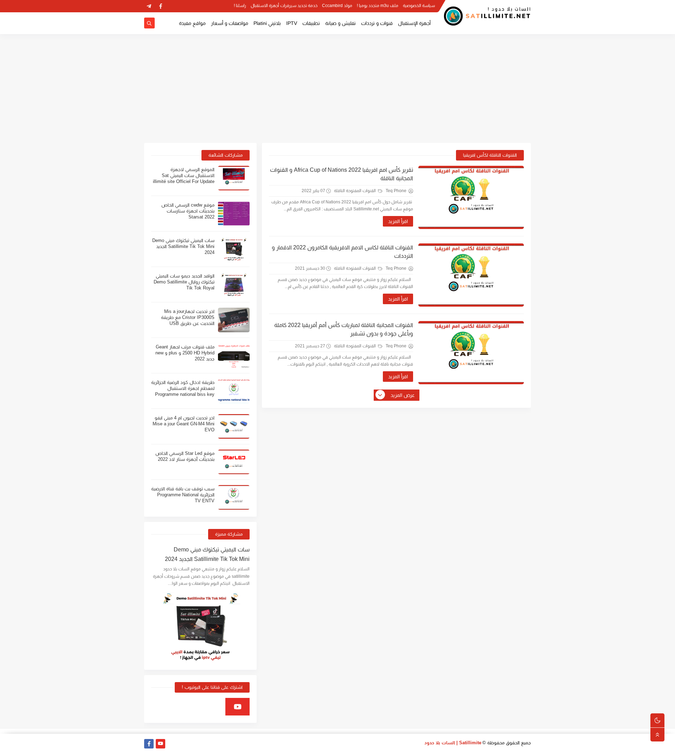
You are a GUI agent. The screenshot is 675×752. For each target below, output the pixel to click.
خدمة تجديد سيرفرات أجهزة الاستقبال (284, 5)
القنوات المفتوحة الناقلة (355, 190)
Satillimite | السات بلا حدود (452, 742)
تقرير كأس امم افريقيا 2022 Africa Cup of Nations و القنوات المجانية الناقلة (341, 174)
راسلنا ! (240, 5)
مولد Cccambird (337, 5)
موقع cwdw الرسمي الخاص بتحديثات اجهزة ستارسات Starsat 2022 (187, 211)
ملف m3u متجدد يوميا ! (377, 5)
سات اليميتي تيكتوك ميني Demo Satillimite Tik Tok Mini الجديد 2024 (183, 246)
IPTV (291, 23)
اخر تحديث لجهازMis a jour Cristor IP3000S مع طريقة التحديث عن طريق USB (187, 317)
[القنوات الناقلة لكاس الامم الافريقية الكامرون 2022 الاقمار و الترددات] (471, 275)
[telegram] (149, 6)
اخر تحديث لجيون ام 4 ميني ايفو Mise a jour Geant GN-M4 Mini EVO (183, 423)
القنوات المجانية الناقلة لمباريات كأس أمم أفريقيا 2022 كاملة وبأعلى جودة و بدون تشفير (343, 329)
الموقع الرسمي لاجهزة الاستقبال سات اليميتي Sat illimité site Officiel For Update (183, 175)
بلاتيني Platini (267, 23)
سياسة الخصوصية (419, 5)
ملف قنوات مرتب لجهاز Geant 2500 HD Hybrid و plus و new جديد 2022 (184, 352)
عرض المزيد (403, 395)
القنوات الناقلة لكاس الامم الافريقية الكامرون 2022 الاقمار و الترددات (342, 251)
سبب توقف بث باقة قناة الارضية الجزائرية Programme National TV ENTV (182, 494)
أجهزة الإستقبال (414, 23)
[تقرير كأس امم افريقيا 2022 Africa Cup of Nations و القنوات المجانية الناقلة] (471, 197)
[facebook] (160, 6)
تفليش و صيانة (340, 23)
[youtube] (237, 706)
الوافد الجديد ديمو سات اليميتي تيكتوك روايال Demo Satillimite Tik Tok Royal (184, 281)
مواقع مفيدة (192, 23)
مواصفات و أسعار (229, 23)
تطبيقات (311, 23)
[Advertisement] (337, 88)
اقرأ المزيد (398, 221)
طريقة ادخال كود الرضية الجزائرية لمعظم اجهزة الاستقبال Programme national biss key (182, 388)
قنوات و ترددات (377, 23)
